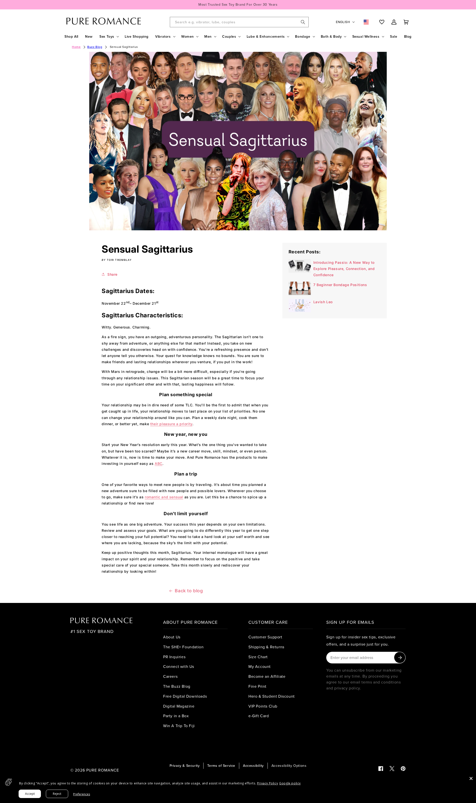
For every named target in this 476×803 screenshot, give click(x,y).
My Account (259, 666)
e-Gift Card (258, 715)
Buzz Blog (94, 47)
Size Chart (258, 656)
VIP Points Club (262, 706)
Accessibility (253, 765)
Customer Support (265, 637)
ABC (158, 463)
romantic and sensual (164, 497)
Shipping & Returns (266, 647)
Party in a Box (176, 715)
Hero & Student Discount (271, 696)
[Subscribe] (399, 657)
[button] (108, 36)
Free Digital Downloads (185, 696)
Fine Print (257, 686)
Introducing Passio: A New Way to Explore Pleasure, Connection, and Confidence (344, 268)
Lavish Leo (323, 302)
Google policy (290, 783)
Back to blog (189, 590)
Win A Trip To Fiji (179, 725)
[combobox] (239, 22)
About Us (171, 637)
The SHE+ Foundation (183, 647)
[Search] (303, 22)
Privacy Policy (267, 783)
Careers (170, 676)
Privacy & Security (185, 765)
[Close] (471, 778)
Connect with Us (178, 666)
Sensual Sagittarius (124, 47)
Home (76, 47)
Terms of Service (221, 765)
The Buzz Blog (176, 686)
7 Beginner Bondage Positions (340, 285)
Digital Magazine (179, 706)
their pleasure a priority (171, 424)
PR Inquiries (174, 656)
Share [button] (112, 274)
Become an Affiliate (266, 676)
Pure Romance (102, 770)
